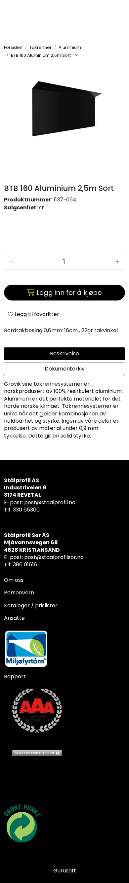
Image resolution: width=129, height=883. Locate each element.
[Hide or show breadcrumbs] (76, 55)
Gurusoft (64, 870)
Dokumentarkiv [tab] (65, 368)
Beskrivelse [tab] (64, 353)
